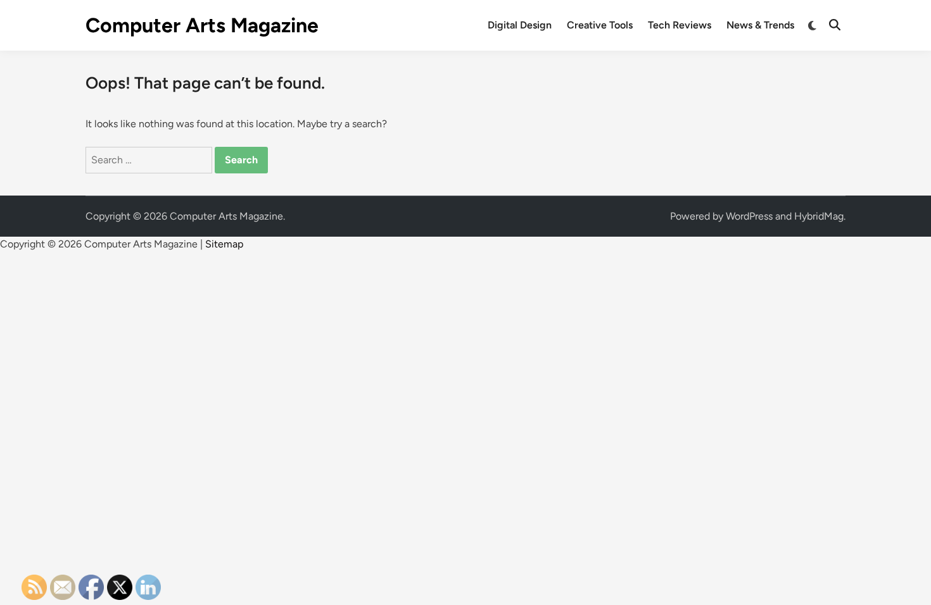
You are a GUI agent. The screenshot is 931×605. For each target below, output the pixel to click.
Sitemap (224, 244)
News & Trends (760, 25)
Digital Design (520, 25)
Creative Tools (600, 25)
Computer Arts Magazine (202, 25)
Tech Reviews (679, 25)
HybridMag (819, 216)
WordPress (749, 216)
